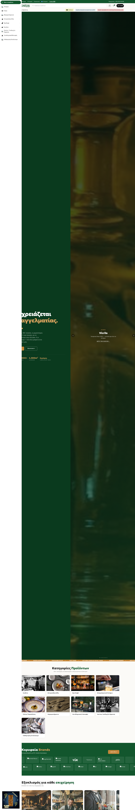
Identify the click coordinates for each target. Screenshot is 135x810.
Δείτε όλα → (113, 751)
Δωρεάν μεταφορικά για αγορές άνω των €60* (85, 9)
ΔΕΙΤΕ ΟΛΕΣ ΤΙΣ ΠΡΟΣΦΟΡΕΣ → (103, 341)
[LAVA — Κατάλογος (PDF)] (80, 767)
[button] (4, 800)
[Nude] (38, 767)
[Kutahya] (83, 760)
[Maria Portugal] (97, 760)
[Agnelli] (108, 767)
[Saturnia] (111, 760)
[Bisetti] (66, 767)
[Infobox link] (115, 1)
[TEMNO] (27, 760)
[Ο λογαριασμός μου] (109, 5)
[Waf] (52, 767)
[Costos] (69, 760)
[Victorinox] (122, 767)
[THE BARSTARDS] (41, 760)
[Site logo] (23, 5)
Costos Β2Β (52, 1)
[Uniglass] (25, 767)
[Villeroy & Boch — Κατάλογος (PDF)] (125, 760)
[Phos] (55, 760)
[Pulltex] (94, 767)
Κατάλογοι (70, 9)
